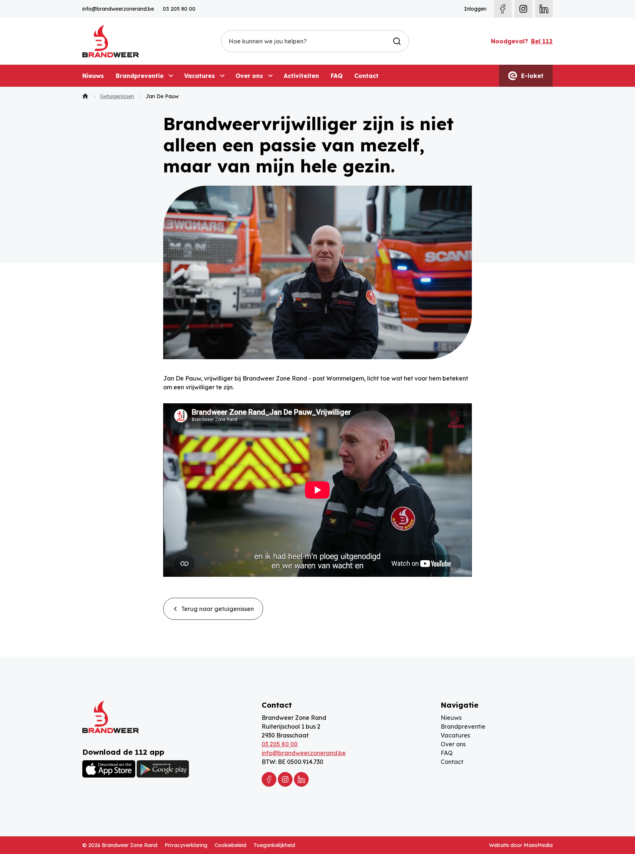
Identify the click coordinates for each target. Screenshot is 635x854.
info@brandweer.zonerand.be (118, 9)
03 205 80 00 (179, 9)
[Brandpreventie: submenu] (171, 75)
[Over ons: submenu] (270, 75)
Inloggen (475, 9)
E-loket (531, 75)
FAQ (336, 75)
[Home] (85, 96)
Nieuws (93, 75)
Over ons (249, 75)
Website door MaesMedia (521, 845)
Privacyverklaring (186, 845)
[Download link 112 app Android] (163, 768)
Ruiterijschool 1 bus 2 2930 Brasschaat (291, 731)
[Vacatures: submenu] (222, 75)
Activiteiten (301, 75)
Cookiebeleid (230, 845)
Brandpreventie (140, 75)
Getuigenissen (117, 96)
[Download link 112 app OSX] (108, 769)
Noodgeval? (522, 41)
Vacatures (199, 75)
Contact (366, 75)
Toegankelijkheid (274, 845)
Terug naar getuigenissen (217, 608)
